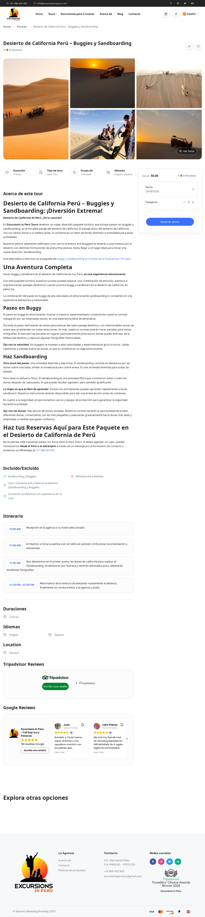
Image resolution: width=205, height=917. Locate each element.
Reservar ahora (170, 222)
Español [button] (191, 13)
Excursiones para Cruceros (77, 14)
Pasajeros (151, 202)
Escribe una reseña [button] (35, 750)
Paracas (22, 26)
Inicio (39, 14)
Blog (120, 14)
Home (7, 26)
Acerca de (106, 14)
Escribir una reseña (55, 686)
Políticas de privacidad (71, 870)
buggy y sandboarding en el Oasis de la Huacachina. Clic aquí (94, 259)
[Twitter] (169, 861)
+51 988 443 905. (45, 450)
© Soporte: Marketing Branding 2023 (34, 911)
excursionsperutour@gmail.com (123, 876)
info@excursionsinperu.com (52, 3)
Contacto (134, 14)
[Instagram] (161, 861)
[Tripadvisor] (178, 861)
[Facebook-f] (153, 861)
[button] (165, 13)
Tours (51, 14)
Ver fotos (188, 151)
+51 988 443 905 (18, 3)
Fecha (149, 187)
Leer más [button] (60, 752)
